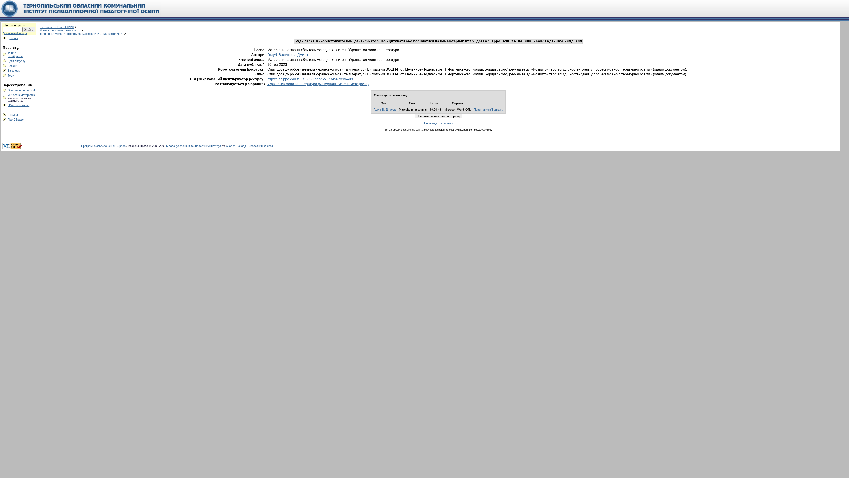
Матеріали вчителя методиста (60, 30)
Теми (11, 75)
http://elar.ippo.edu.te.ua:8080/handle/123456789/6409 (310, 79)
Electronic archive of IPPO (57, 27)
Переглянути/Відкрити (488, 109)
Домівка (13, 38)
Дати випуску (16, 61)
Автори (12, 65)
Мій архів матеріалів (21, 95)
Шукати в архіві (14, 25)
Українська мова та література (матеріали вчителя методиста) (81, 33)
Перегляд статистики (438, 123)
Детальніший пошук (15, 33)
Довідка (13, 114)
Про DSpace (16, 119)
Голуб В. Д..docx (384, 109)
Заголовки (14, 70)
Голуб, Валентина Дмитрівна (291, 55)
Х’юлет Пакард (236, 146)
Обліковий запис (18, 105)
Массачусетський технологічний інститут (193, 146)
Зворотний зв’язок (261, 146)
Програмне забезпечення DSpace (103, 146)
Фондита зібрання (15, 54)
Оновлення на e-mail (21, 90)
